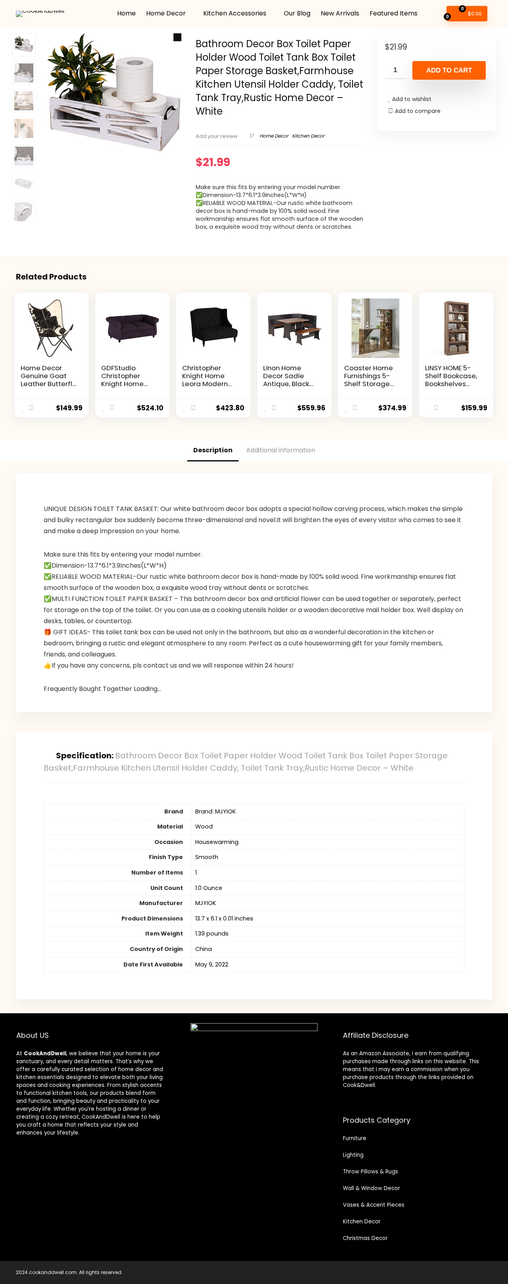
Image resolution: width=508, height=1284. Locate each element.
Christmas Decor (365, 1238)
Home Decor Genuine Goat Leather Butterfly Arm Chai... (48, 379)
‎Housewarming (217, 842)
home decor (134, 1069)
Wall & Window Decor (371, 1188)
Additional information (280, 450)
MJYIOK (205, 903)
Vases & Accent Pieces (373, 1205)
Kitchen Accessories (234, 13)
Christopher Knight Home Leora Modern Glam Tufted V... (208, 379)
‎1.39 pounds (212, 934)
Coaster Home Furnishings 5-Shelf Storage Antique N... (368, 379)
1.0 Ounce (208, 888)
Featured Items (393, 13)
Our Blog (297, 13)
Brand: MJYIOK (215, 811)
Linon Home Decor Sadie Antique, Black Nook (286, 379)
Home (126, 13)
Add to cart (449, 70)
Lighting (353, 1155)
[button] (177, 37)
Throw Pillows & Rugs (370, 1171)
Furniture (354, 1138)
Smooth (206, 857)
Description (213, 450)
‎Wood (204, 826)
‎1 (196, 872)
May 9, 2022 (211, 964)
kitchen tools (69, 1093)
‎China (203, 949)
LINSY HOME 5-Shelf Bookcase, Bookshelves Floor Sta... (451, 379)
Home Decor (166, 13)
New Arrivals (340, 13)
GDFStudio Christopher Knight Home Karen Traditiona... (122, 383)
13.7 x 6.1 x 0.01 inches (224, 918)
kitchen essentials (40, 1077)
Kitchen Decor (308, 135)
